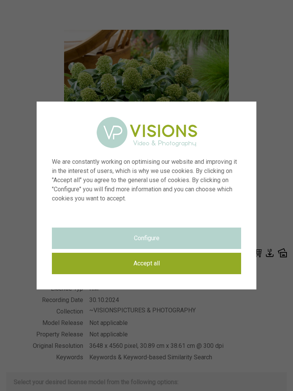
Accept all (147, 263)
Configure (146, 238)
